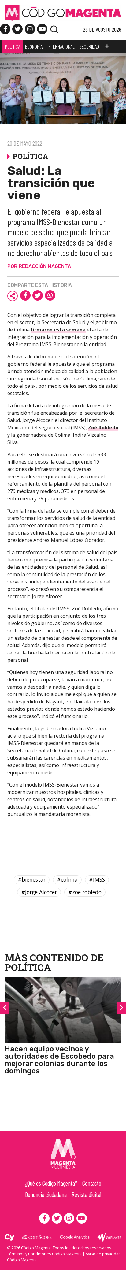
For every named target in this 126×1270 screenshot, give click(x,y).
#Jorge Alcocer (39, 892)
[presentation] (4, 1008)
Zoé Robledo (103, 427)
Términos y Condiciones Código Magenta (44, 1254)
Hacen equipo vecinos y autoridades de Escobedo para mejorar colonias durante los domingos (59, 1060)
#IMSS (97, 879)
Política (28, 967)
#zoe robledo (85, 892)
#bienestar (32, 879)
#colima (67, 879)
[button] (107, 46)
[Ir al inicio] (63, 12)
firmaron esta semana (58, 329)
